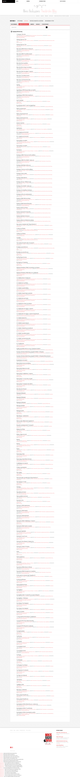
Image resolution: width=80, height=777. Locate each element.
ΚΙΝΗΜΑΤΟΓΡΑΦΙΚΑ (22, 715)
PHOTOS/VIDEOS (63, 1)
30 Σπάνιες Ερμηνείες (25, 106)
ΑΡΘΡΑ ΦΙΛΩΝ (51, 15)
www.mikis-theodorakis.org (61, 732)
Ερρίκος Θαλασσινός (49, 133)
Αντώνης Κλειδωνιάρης (20, 399)
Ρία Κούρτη (23, 370)
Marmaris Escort (2, 766)
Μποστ (18, 230)
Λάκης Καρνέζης (45, 208)
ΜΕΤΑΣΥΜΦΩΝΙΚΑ (22, 37)
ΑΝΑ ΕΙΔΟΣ (38, 24)
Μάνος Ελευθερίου (41, 225)
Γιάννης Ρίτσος (39, 101)
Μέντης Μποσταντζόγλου (49, 229)
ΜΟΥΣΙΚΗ (4, 1)
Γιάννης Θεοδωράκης (41, 109)
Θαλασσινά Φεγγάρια (25, 258)
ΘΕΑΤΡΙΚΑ (20, 87)
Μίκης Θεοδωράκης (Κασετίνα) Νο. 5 (26, 268)
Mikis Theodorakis (33, 35)
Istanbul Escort (2, 763)
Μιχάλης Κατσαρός (46, 364)
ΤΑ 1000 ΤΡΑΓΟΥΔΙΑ (45, 24)
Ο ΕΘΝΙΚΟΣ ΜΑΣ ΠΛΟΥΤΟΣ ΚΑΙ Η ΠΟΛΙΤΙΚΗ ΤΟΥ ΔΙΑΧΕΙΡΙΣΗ (61, 15)
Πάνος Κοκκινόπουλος (49, 96)
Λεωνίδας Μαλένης (50, 709)
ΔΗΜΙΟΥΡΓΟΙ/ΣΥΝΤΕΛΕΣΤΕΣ (23, 24)
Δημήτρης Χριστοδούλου (42, 253)
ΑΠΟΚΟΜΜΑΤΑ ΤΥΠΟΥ (49, 21)
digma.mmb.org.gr (59, 736)
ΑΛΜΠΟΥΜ (32, 24)
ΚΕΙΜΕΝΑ (28, 1)
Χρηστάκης (23, 385)
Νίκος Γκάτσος (48, 91)
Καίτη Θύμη (50, 166)
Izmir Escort (1, 776)
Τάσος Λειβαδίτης (42, 114)
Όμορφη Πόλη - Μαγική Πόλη (27, 364)
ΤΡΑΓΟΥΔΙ (20, 42)
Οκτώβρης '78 (24, 109)
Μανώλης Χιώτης (49, 40)
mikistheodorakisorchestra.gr (61, 741)
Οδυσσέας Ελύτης (40, 35)
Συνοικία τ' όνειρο (25, 114)
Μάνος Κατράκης (24, 36)
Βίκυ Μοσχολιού (24, 259)
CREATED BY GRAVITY (12, 750)
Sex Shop (1, 753)
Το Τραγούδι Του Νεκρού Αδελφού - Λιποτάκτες (30, 85)
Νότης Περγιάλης (46, 379)
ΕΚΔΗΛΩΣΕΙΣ (42, 15)
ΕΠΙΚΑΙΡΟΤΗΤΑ (38, 15)
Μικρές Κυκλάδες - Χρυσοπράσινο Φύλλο (29, 705)
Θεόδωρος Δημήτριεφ (31, 36)
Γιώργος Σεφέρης (49, 199)
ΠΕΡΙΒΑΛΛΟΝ (46, 15)
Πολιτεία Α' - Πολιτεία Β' (26, 118)
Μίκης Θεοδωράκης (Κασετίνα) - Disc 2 (28, 49)
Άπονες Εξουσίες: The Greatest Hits (28, 60)
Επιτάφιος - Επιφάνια (25, 166)
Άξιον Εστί (24, 35)
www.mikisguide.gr (59, 745)
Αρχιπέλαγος (24, 45)
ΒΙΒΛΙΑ (17, 1)
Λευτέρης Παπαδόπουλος (42, 435)
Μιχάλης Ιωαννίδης (28, 533)
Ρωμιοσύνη (24, 101)
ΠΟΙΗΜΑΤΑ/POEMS (42, 1)
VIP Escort (1, 767)
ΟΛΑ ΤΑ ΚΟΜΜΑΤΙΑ (14, 24)
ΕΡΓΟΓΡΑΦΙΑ (19, 21)
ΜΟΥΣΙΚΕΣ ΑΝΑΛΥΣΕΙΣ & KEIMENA (36, 21)
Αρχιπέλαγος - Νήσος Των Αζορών (27, 40)
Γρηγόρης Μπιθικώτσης (42, 40)
